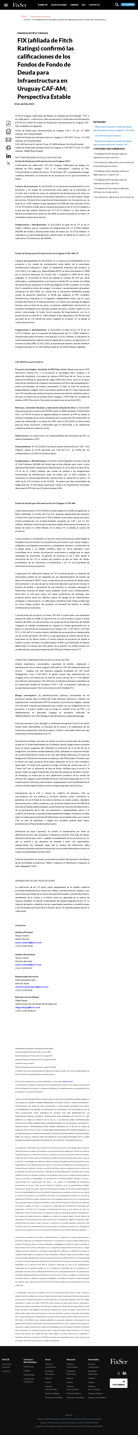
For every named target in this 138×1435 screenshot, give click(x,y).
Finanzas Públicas (52, 1393)
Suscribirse (128, 4)
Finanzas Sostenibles (54, 1397)
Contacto (6, 1371)
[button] (43, 5)
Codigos (27, 1370)
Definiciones (29, 1366)
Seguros (48, 1378)
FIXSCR (24, 16)
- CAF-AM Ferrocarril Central (107, 135)
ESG (83, 5)
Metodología (29, 1375)
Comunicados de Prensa (40, 16)
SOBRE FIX (43, 5)
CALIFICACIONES (59, 5)
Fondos (48, 1382)
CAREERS (74, 5)
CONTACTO (94, 5)
